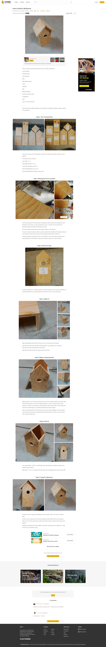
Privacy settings (50, 644)
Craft (45, 634)
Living (52, 631)
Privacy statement (42, 644)
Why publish (66, 629)
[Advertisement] (86, 74)
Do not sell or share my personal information (64, 644)
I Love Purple (39, 613)
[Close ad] (94, 59)
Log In (96, 2)
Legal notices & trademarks (80, 644)
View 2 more (63, 217)
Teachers (28, 2)
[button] (75, 13)
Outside (22, 11)
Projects (16, 2)
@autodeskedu (83, 631)
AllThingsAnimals (39, 603)
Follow (31, 60)
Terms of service (34, 644)
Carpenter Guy (17, 11)
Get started (66, 631)
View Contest (70, 534)
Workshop (46, 631)
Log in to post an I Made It (53, 556)
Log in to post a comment (53, 621)
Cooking (52, 629)
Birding (27, 11)
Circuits (45, 629)
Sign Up (102, 2)
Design (45, 632)
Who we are (66, 636)
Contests (22, 2)
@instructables (83, 629)
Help (65, 632)
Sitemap (65, 634)
